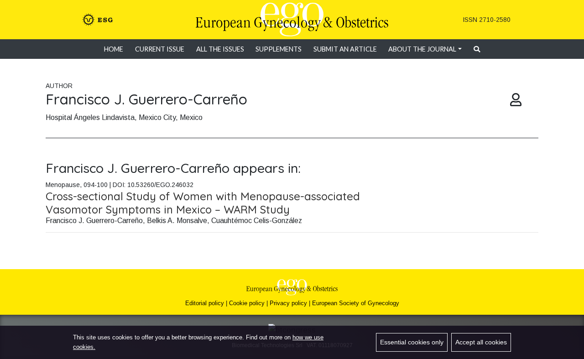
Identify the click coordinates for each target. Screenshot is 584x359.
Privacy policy (288, 303)
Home (113, 49)
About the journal (422, 49)
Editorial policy (204, 303)
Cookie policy (247, 303)
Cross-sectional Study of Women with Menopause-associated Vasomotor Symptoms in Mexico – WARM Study (203, 202)
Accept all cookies (481, 342)
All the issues (220, 49)
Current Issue (159, 49)
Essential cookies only (411, 342)
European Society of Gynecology (355, 303)
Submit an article (345, 49)
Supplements (279, 49)
